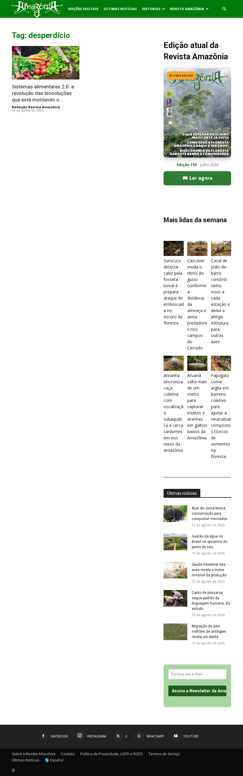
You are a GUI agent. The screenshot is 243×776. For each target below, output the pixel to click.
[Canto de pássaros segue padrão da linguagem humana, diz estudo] (175, 598)
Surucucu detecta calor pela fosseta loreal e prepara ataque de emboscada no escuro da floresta (174, 292)
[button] (224, 9)
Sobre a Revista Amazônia (33, 753)
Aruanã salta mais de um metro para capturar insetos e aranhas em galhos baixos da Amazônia (197, 407)
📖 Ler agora (197, 178)
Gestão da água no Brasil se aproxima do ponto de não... (209, 541)
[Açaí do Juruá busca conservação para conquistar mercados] (175, 513)
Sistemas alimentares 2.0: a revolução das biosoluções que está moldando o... (43, 93)
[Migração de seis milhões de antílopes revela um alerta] (175, 632)
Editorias (151, 9)
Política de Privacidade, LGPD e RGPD (111, 753)
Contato (68, 753)
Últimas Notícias (120, 9)
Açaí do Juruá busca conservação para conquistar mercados (209, 513)
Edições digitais (83, 9)
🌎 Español (54, 760)
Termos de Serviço (164, 753)
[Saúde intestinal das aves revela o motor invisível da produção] (175, 570)
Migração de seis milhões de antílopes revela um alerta (209, 631)
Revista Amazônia (187, 9)
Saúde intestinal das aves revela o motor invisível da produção (209, 569)
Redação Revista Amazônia (36, 107)
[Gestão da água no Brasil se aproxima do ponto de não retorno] (175, 542)
